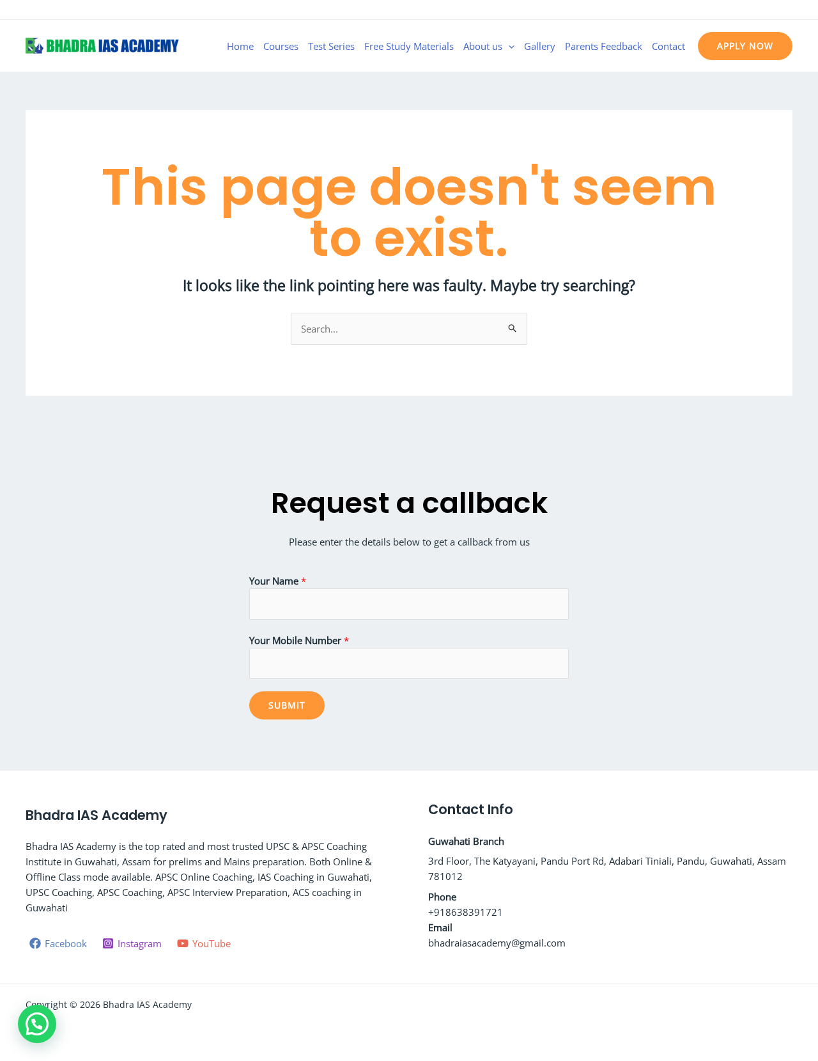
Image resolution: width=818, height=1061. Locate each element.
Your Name (277, 580)
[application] (508, 46)
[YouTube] (786, 11)
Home (240, 46)
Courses (280, 46)
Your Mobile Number (299, 640)
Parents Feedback (603, 46)
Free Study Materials (409, 46)
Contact (668, 46)
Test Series (331, 46)
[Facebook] (748, 11)
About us (482, 46)
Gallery (539, 46)
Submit (286, 705)
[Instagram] (767, 11)
